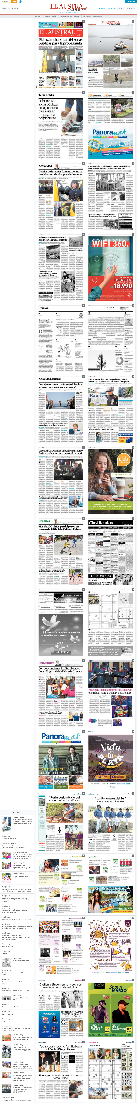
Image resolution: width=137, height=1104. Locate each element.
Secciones (7, 8)
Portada (38, 16)
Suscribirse (121, 8)
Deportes (77, 16)
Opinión (54, 16)
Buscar (16, 8)
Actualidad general (66, 16)
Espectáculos (97, 16)
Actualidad (46, 16)
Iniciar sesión (130, 8)
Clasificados (87, 16)
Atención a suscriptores (107, 8)
